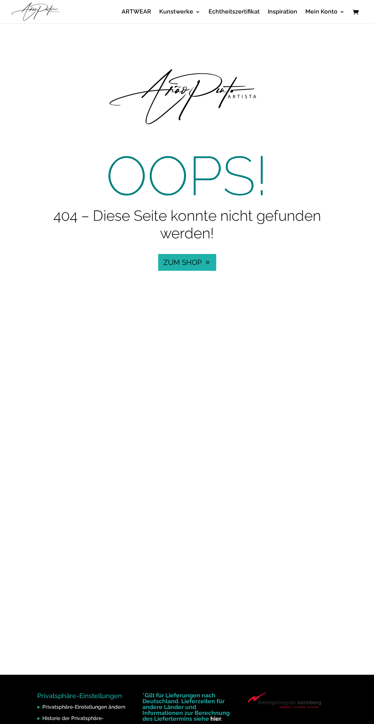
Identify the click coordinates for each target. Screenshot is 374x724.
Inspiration (282, 12)
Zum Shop (182, 262)
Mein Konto (321, 12)
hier (215, 718)
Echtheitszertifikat (234, 12)
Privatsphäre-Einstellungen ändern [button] (83, 707)
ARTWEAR (136, 12)
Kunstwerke (176, 12)
